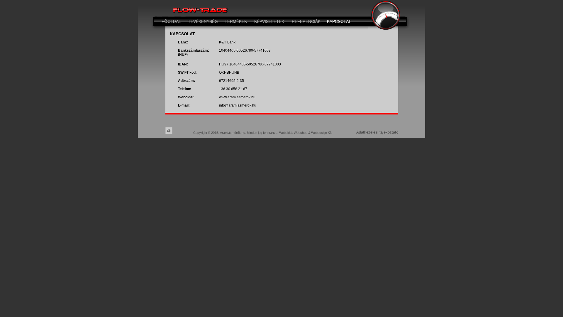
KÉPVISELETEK (269, 21)
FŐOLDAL (171, 21)
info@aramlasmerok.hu (237, 105)
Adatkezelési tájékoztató (377, 132)
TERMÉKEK (236, 21)
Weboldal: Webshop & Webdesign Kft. (306, 132)
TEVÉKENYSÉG (203, 21)
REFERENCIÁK (306, 21)
